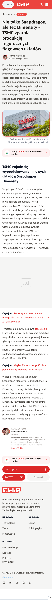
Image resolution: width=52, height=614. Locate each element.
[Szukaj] (41, 4)
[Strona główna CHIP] (22, 4)
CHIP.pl (13, 573)
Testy (5, 528)
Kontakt (6, 552)
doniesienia (41, 328)
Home (9, 14)
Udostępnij (11, 469)
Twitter (9, 477)
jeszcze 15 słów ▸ (18, 448)
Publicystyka (35, 528)
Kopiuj (40, 477)
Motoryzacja (8, 533)
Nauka (31, 523)
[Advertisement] (26, 607)
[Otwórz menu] (47, 4)
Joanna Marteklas (17, 56)
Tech (23, 14)
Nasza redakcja (10, 547)
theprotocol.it (8, 577)
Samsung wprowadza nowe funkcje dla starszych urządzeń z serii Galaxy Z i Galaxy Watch (25, 317)
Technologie (8, 523)
